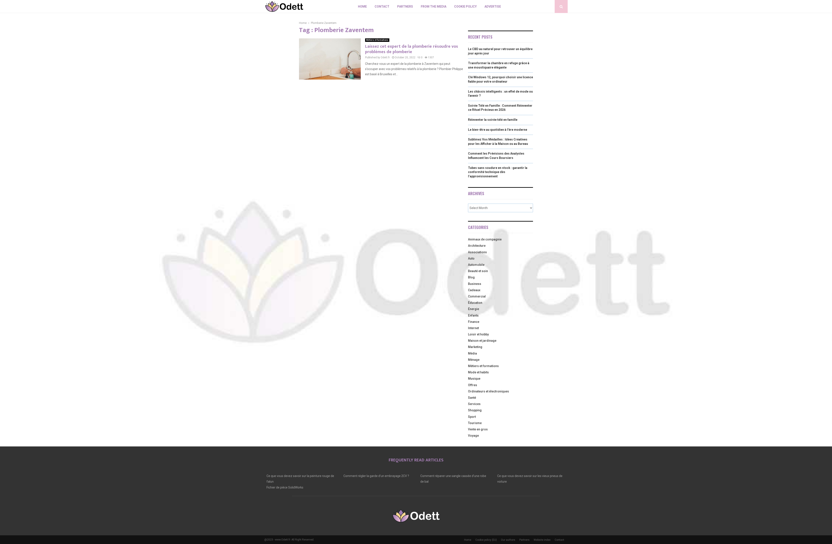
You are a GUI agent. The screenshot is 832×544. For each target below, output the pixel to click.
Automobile (476, 264)
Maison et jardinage (482, 340)
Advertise (492, 6)
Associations (477, 252)
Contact (382, 6)
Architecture (477, 245)
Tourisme (475, 423)
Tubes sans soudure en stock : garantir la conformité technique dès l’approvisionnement (497, 172)
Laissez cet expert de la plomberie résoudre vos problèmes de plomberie (411, 49)
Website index (542, 539)
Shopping (475, 410)
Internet (473, 328)
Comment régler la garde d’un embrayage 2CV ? (376, 476)
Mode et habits (478, 372)
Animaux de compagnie (485, 239)
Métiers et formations (377, 40)
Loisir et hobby (478, 334)
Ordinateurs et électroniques (488, 391)
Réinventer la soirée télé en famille (492, 119)
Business (474, 284)
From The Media (433, 6)
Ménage (473, 359)
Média (472, 353)
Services (474, 404)
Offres (472, 385)
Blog (471, 277)
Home (362, 6)
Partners (405, 6)
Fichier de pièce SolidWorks (284, 487)
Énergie (473, 309)
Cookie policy (465, 6)
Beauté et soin (478, 271)
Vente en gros (478, 429)
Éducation (475, 302)
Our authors (508, 539)
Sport (472, 416)
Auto (471, 258)
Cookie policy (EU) (486, 539)
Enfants (473, 315)
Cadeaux (474, 290)
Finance (473, 321)
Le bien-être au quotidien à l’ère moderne (497, 129)
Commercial (477, 296)
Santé (472, 397)
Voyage (473, 435)
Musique (474, 378)
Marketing (475, 347)
